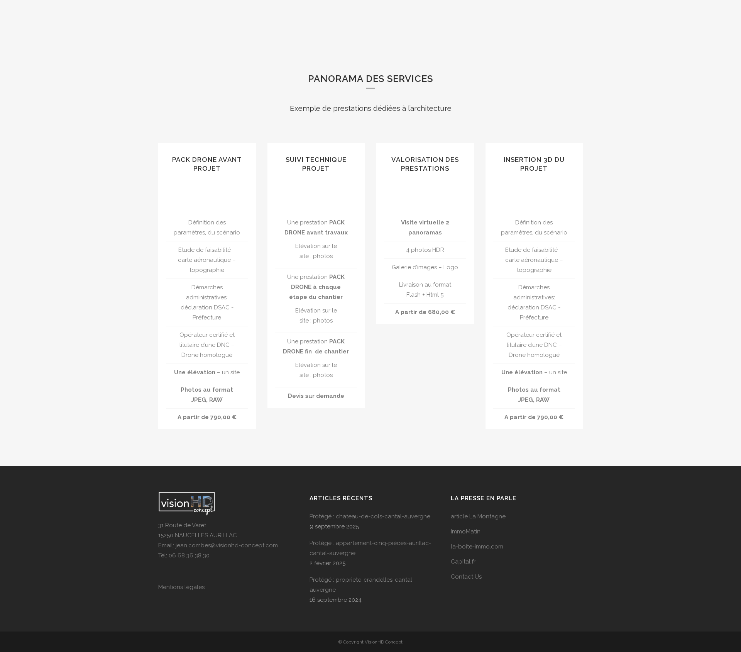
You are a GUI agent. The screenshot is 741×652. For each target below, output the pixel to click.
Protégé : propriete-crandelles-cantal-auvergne (362, 584)
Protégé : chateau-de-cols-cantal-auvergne (370, 516)
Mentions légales (181, 587)
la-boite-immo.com (477, 546)
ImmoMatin (465, 531)
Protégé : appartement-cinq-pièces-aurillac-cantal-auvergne (370, 548)
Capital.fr (463, 561)
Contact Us (466, 576)
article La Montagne (478, 516)
